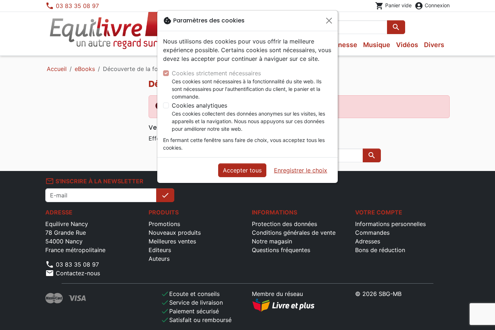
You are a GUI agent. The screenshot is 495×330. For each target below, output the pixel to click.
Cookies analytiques (199, 105)
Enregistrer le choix (300, 170)
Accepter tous (242, 170)
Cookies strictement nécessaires (216, 73)
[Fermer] (329, 20)
